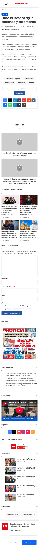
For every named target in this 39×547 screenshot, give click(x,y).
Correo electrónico (8, 287)
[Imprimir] (24, 105)
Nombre (5, 278)
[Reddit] (29, 100)
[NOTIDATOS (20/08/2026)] (10, 479)
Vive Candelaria (7, 368)
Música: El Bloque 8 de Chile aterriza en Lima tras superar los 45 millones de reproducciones (9, 210)
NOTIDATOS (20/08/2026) (26, 477)
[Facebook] (5, 100)
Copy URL (19, 93)
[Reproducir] (4, 419)
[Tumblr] (19, 100)
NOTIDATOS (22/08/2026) (26, 459)
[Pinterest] (24, 100)
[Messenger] (5, 105)
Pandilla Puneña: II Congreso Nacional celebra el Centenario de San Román (21, 385)
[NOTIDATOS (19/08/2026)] (10, 488)
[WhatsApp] (10, 105)
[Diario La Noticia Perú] (21, 3)
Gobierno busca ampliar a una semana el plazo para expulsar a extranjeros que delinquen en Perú (28, 210)
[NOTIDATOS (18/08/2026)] (10, 497)
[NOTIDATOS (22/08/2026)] (10, 462)
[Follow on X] (23, 26)
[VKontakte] (34, 100)
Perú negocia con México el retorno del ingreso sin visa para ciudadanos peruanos (9, 234)
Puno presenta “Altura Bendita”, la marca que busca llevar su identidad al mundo (21, 374)
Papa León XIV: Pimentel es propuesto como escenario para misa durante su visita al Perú (28, 234)
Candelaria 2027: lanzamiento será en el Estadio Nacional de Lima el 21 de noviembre (21, 380)
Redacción (19, 26)
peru (32, 83)
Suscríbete (29, 542)
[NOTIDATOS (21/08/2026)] (10, 471)
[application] (20, 410)
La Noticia (6, 10)
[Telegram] (15, 105)
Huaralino (29, 78)
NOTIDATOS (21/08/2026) (26, 468)
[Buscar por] (37, 4)
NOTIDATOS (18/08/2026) (26, 495)
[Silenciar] (32, 419)
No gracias (13, 542)
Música (12, 10)
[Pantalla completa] (35, 419)
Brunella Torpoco (13, 78)
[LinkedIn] (15, 100)
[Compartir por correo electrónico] (19, 105)
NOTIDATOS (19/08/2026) (26, 486)
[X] (10, 100)
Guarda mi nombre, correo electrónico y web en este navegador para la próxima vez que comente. (19, 307)
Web (3, 295)
